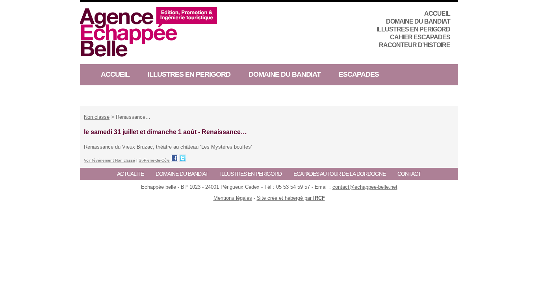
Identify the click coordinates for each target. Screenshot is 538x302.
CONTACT (409, 174)
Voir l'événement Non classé (109, 160)
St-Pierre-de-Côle (154, 160)
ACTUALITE (130, 174)
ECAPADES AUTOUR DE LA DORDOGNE (339, 174)
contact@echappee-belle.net (364, 187)
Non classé (96, 117)
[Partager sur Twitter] (182, 158)
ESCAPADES (359, 74)
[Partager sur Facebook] (174, 158)
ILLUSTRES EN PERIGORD (413, 29)
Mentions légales (232, 198)
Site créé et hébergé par (291, 198)
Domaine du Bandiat (418, 21)
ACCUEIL (437, 13)
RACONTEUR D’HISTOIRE (414, 45)
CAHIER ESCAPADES (420, 37)
